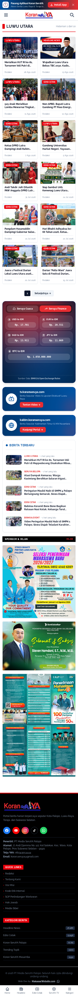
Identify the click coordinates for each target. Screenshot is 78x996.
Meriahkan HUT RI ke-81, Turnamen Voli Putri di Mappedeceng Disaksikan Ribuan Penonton (19, 64)
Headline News (11, 928)
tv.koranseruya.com (32, 392)
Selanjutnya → (43, 293)
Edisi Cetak (9, 935)
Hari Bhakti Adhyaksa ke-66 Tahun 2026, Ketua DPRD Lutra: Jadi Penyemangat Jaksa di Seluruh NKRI (57, 230)
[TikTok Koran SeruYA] (34, 830)
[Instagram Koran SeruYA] (25, 830)
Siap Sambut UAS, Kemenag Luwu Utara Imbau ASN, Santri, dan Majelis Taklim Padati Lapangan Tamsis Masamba (55, 189)
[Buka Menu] (6, 15)
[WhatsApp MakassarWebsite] (58, 981)
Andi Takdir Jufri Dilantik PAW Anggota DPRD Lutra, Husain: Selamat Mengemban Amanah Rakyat (20, 189)
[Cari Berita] (72, 15)
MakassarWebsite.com (43, 981)
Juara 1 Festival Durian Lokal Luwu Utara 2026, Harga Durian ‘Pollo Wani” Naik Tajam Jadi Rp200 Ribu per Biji (19, 272)
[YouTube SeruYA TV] (16, 830)
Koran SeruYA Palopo (14, 942)
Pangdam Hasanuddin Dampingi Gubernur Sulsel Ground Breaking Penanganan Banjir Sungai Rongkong (20, 230)
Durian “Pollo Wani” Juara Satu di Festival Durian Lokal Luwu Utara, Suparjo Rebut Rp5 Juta (57, 272)
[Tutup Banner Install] (73, 4)
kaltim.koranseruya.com (35, 420)
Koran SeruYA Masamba (16, 957)
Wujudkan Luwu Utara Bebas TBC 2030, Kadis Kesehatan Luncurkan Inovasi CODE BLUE (55, 64)
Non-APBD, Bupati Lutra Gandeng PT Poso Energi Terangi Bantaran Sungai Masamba (56, 106)
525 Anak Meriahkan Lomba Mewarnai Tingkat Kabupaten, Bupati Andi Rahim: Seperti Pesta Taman (19, 106)
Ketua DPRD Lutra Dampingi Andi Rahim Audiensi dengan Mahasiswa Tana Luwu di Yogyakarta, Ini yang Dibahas (19, 147)
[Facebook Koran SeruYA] (6, 830)
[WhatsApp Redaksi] (43, 830)
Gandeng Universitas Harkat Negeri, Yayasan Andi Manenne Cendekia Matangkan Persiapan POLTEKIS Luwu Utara (56, 147)
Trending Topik (11, 949)
